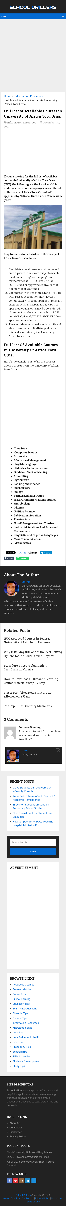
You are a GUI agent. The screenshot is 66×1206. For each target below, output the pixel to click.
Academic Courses (23, 984)
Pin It (22, 552)
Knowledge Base (22, 1027)
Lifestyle (18, 1042)
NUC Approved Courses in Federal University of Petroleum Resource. (27, 640)
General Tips (20, 1018)
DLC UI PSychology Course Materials (28, 1156)
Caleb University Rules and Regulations (29, 1152)
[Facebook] (9, 1180)
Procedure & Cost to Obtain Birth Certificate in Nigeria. (25, 667)
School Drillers (33, 7)
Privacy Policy (18, 1136)
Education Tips (21, 1003)
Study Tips (19, 1066)
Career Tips (19, 994)
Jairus (26, 581)
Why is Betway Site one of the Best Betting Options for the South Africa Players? (33, 654)
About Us (15, 1123)
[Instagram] (21, 1180)
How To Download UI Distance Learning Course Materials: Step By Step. (31, 681)
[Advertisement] (33, 55)
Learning (18, 1032)
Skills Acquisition (22, 1056)
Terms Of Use (32, 1201)
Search (32, 851)
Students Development (26, 1061)
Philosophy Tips (22, 1046)
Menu (4, 16)
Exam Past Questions (25, 1008)
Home (6, 1198)
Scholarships (20, 1051)
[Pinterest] (15, 1180)
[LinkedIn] (27, 1180)
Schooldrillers (14, 1090)
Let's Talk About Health (26, 1037)
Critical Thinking (21, 999)
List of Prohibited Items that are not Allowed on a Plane (28, 694)
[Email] (33, 1180)
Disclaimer (15, 1132)
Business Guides (22, 989)
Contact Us (16, 1127)
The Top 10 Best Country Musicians (28, 706)
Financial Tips (20, 1013)
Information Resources (21, 122)
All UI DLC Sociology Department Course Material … (30, 1163)
